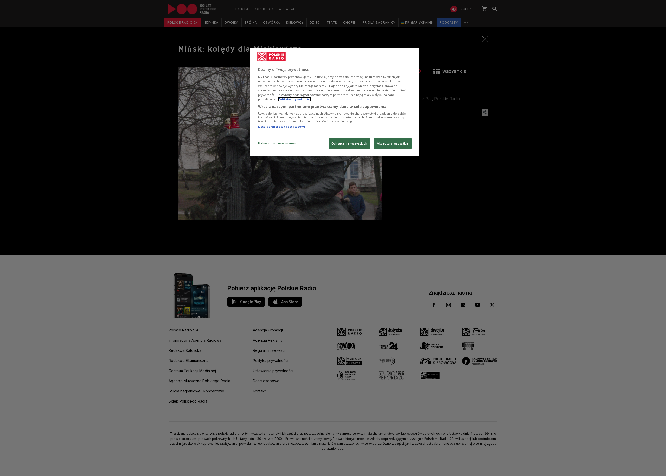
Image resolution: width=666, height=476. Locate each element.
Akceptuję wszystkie (393, 143)
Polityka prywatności (294, 99)
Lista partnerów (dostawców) (281, 126)
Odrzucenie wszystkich (349, 143)
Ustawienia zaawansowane (279, 143)
